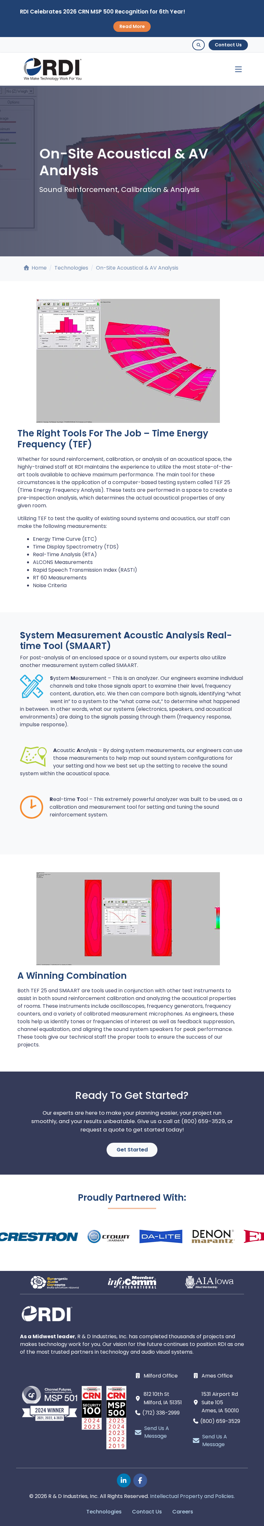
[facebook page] (140, 1480)
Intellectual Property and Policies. (192, 1496)
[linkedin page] (124, 1480)
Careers (182, 1511)
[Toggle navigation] (235, 69)
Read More (132, 26)
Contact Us (228, 45)
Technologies (71, 268)
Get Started (132, 1149)
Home (38, 268)
